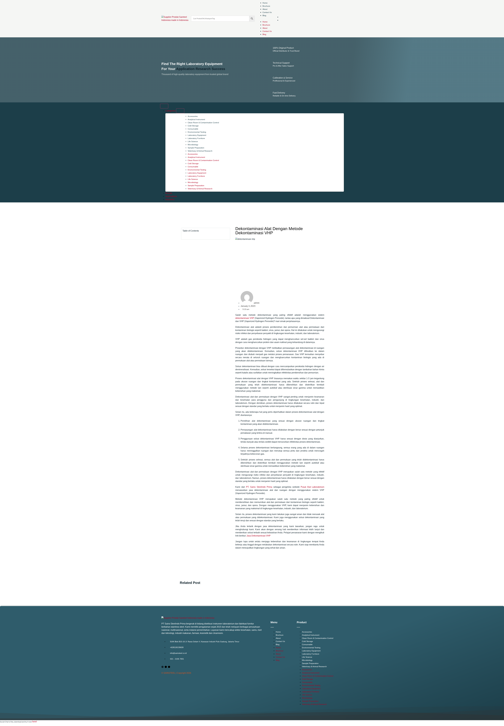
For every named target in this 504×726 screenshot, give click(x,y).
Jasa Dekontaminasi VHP (258, 536)
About (264, 9)
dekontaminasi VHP (244, 318)
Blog (264, 15)
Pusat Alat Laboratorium (312, 487)
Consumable (193, 129)
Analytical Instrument (196, 119)
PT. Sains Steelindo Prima (259, 487)
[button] (264, 18)
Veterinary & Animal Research (200, 151)
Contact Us (267, 12)
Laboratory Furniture (196, 138)
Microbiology (193, 145)
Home (264, 3)
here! (34, 721)
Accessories (193, 116)
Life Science (193, 141)
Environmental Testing (197, 132)
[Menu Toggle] (164, 106)
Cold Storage (193, 126)
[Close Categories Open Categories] (180, 110)
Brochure (266, 6)
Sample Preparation (196, 148)
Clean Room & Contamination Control (203, 123)
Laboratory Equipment (197, 135)
